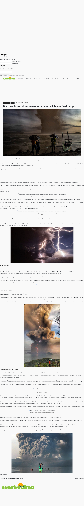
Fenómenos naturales (6, 102)
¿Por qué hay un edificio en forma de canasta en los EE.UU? (12, 478)
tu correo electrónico (16, 72)
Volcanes (12, 102)
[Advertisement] (42, 89)
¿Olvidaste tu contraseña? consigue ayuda (9, 66)
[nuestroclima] (42, 55)
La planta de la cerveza (79, 478)
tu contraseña (15, 63)
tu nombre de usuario (16, 61)
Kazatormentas (19, 102)
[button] (81, 78)
